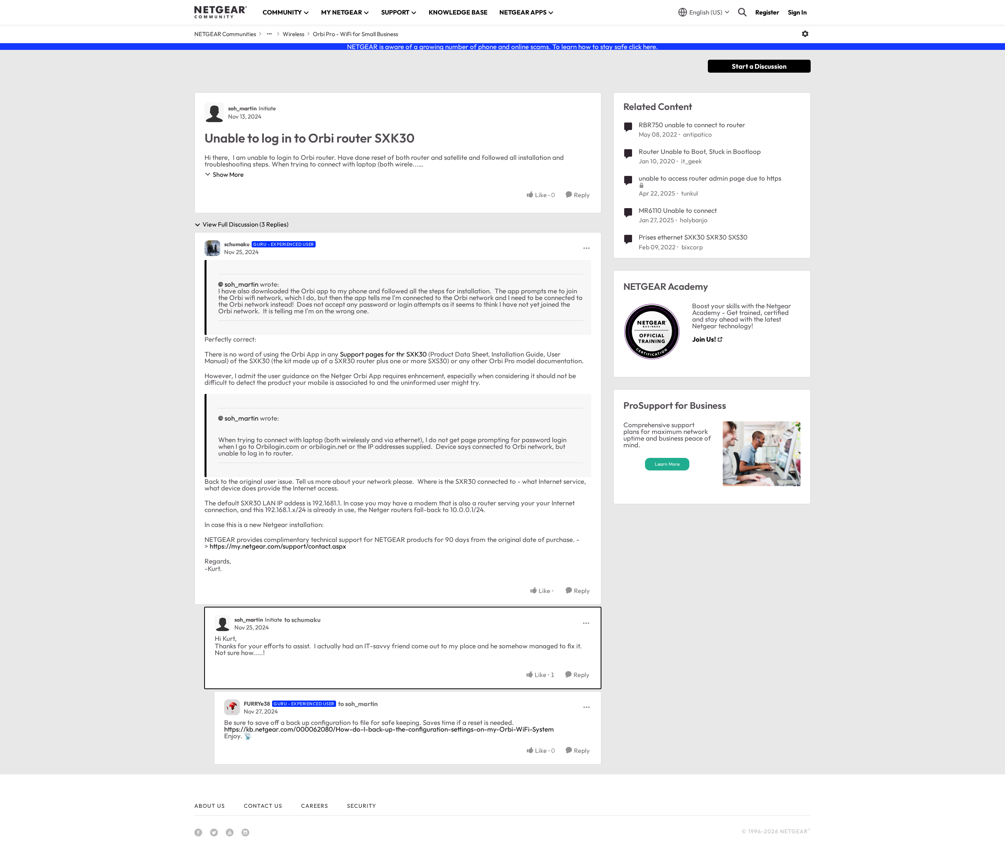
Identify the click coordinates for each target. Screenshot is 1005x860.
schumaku (237, 244)
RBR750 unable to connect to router (692, 125)
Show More (228, 174)
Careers (314, 805)
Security (361, 805)
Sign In (797, 12)
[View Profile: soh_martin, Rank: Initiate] (214, 112)
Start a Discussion (759, 66)
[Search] (742, 12)
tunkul (689, 193)
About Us (209, 805)
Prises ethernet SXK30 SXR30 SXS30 (693, 237)
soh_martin (242, 108)
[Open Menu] (805, 33)
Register (767, 12)
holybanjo (693, 220)
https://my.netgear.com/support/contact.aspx (278, 546)
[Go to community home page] (220, 12)
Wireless (293, 34)
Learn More (667, 464)
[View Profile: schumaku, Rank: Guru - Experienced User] (212, 248)
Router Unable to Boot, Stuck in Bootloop (700, 151)
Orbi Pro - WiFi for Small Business (355, 34)
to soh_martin (358, 704)
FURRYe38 (257, 703)
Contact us (263, 805)
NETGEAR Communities (225, 34)
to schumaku (302, 620)
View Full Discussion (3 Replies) (246, 224)
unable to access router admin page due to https (710, 178)
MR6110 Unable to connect (678, 210)
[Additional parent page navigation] (269, 33)
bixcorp (692, 247)
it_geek (691, 161)
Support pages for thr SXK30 (383, 354)
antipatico (697, 134)
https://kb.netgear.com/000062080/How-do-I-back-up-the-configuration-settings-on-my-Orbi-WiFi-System (389, 729)
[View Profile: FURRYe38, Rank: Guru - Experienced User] (232, 707)
